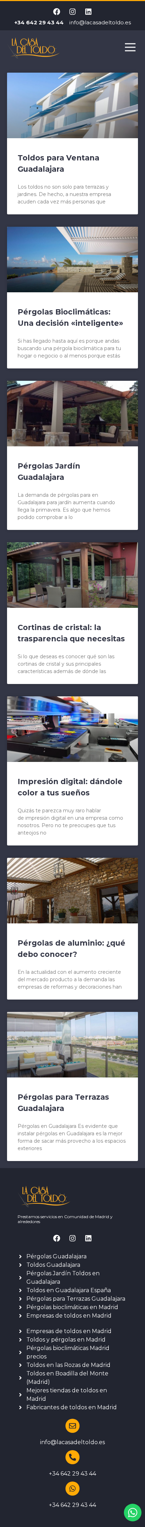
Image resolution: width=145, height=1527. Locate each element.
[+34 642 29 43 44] (72, 1457)
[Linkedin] (88, 12)
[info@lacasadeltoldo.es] (72, 1426)
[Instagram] (72, 12)
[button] (130, 47)
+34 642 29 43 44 (72, 1473)
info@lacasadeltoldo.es (72, 1442)
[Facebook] (57, 12)
